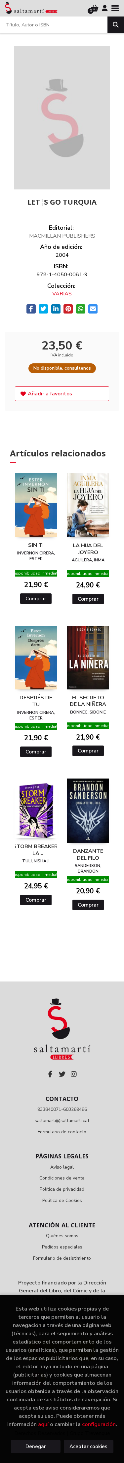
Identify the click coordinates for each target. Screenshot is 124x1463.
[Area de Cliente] (105, 8)
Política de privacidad (62, 1189)
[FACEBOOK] (51, 1074)
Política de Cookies (62, 1200)
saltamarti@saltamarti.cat (62, 1120)
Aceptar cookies (88, 1446)
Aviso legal (62, 1167)
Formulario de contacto (62, 1132)
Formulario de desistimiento (62, 1258)
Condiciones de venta (62, 1178)
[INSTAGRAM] (74, 1074)
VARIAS (62, 293)
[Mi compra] (95, 8)
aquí (43, 1424)
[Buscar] (115, 25)
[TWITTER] (62, 1074)
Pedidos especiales (62, 1247)
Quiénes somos (62, 1236)
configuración (99, 1424)
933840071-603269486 (62, 1109)
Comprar (35, 598)
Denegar (35, 1446)
